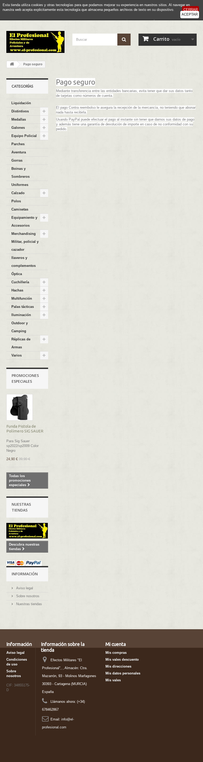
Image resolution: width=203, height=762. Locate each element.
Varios (16, 355)
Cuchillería (20, 282)
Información (25, 573)
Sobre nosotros (27, 596)
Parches (18, 144)
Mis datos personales (122, 673)
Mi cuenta (115, 644)
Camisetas (19, 209)
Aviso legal (24, 588)
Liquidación (21, 103)
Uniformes (19, 185)
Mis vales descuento (122, 659)
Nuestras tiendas (28, 604)
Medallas (18, 119)
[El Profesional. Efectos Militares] (35, 42)
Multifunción (21, 298)
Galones (18, 128)
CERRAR (190, 10)
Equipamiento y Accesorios (24, 221)
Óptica (16, 274)
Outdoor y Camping (19, 327)
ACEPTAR (190, 14)
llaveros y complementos (23, 262)
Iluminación (21, 315)
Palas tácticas (22, 307)
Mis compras (116, 653)
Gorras (16, 160)
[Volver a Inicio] (12, 64)
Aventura (18, 152)
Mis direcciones (118, 666)
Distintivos (20, 111)
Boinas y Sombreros (20, 173)
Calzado (18, 193)
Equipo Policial (24, 136)
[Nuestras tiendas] (27, 531)
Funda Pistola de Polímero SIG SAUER (24, 428)
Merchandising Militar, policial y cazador (25, 242)
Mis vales (113, 680)
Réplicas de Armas (20, 343)
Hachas (17, 290)
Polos (16, 201)
